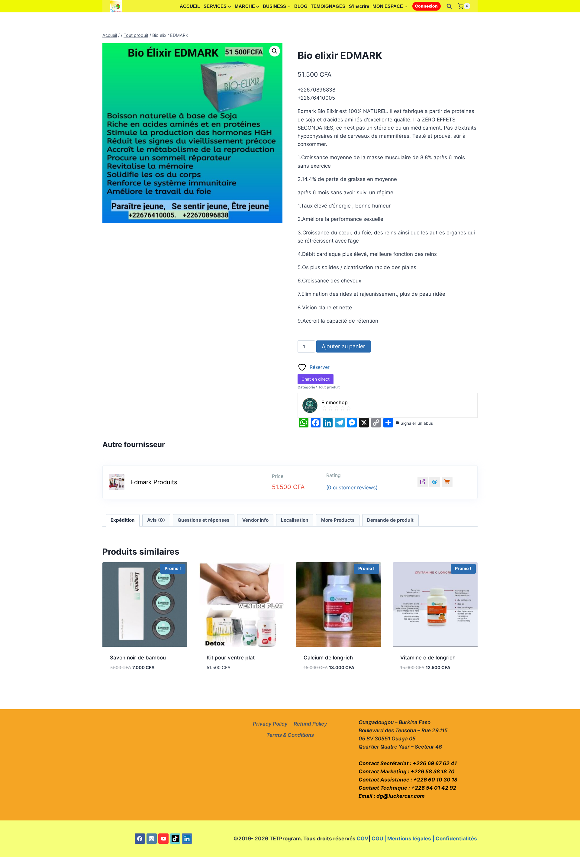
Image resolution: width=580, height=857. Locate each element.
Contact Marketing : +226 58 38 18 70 (407, 771)
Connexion (426, 6)
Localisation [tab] (294, 520)
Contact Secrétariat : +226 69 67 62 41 (408, 763)
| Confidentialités (455, 839)
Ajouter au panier (343, 346)
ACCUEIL (190, 6)
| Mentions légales (407, 839)
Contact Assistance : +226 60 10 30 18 (408, 780)
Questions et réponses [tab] (204, 520)
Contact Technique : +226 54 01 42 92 (407, 788)
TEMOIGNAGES (328, 6)
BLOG (301, 6)
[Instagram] (152, 838)
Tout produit (329, 387)
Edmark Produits (153, 482)
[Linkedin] (187, 838)
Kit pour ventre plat (231, 658)
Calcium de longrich (328, 658)
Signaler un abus (416, 423)
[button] (274, 51)
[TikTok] (175, 838)
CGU (377, 839)
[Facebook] (140, 838)
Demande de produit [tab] (390, 520)
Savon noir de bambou (138, 658)
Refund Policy (310, 724)
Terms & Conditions (290, 735)
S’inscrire (359, 6)
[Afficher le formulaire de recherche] (449, 6)
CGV (363, 839)
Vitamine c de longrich (428, 658)
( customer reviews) (352, 488)
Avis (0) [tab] (156, 520)
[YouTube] (163, 838)
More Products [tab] (338, 520)
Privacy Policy (270, 724)
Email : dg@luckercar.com (392, 796)
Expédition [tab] (123, 520)
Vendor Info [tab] (255, 520)
